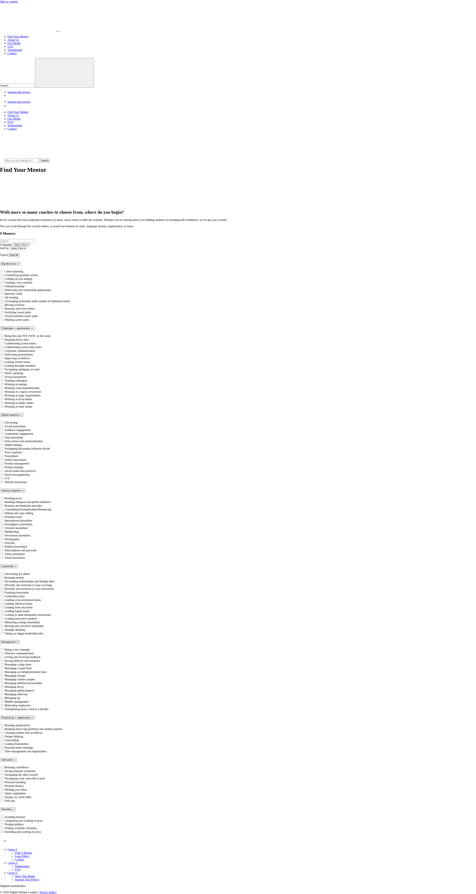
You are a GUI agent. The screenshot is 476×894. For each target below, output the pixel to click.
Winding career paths (16, 319)
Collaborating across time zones (23, 347)
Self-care (9, 800)
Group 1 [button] (12, 849)
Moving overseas (14, 304)
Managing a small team (18, 668)
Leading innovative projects (20, 618)
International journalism (18, 520)
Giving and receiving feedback (22, 657)
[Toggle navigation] (58, 31)
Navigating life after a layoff (21, 774)
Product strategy (13, 467)
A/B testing (11, 422)
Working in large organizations (22, 395)
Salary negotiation (15, 793)
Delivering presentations (18, 354)
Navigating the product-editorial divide (27, 448)
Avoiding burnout (14, 817)
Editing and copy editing (18, 513)
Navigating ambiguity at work (22, 369)
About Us (13, 39)
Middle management (16, 701)
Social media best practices (20, 470)
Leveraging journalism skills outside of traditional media (37, 301)
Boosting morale (14, 577)
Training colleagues (15, 380)
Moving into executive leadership (24, 626)
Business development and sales (23, 505)
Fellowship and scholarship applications (27, 290)
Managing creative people (19, 679)
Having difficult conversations (22, 660)
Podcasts (9, 542)
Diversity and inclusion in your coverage (28, 585)
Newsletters (11, 456)
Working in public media (18, 402)
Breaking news (13, 498)
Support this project (18, 92)
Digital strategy (13, 444)
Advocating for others (17, 573)
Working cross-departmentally (22, 388)
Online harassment (15, 459)
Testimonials (14, 50)
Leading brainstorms (16, 743)
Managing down (14, 686)
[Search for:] (21, 160)
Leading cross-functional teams (22, 600)
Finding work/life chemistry (20, 828)
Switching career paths (17, 312)
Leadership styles (14, 596)
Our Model (13, 43)
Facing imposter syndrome (20, 771)
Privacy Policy (48, 892)
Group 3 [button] (12, 872)
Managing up (12, 698)
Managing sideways (16, 694)
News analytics (13, 452)
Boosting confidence (16, 767)
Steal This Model (25, 876)
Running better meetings (18, 747)
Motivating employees (17, 705)
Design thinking (13, 736)
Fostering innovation (16, 592)
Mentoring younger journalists (22, 622)
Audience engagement (17, 430)
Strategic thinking (14, 629)
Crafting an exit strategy (18, 278)
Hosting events (13, 516)
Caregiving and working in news (23, 820)
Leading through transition (20, 365)
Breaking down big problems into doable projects (33, 729)
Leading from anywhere (18, 607)
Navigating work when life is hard (24, 778)
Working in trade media (18, 406)
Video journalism (14, 554)
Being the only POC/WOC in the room (27, 335)
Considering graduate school (21, 275)
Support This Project (27, 879)
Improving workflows (17, 358)
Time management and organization (25, 751)
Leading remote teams (17, 362)
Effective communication (19, 653)
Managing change (14, 675)
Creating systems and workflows (23, 732)
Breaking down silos (16, 339)
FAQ (10, 46)
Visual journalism (14, 557)
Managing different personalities (23, 683)
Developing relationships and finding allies (29, 581)
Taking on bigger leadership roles (24, 633)
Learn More (22, 856)
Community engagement (18, 433)
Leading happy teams (17, 611)
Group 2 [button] (12, 862)
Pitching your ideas (15, 789)
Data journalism (13, 437)
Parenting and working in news (22, 831)
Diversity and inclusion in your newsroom (29, 588)
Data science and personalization (23, 441)
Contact (12, 53)
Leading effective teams (18, 603)
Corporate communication (19, 350)
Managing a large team (17, 664)
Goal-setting (11, 740)
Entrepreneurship (14, 286)
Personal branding (15, 782)
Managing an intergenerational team (25, 671)
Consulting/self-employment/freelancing (27, 509)
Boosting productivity (17, 725)
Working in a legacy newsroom (22, 391)
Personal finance (14, 785)
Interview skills (13, 293)
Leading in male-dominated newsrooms (27, 614)
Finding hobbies (13, 824)
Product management (16, 463)
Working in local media (18, 399)
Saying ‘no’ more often (17, 797)
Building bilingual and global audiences (27, 502)
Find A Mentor (23, 852)
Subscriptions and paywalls (20, 550)
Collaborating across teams (20, 343)
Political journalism (15, 546)
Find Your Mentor (17, 36)
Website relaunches (15, 482)
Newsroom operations (17, 535)
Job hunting (11, 297)
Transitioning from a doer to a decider (26, 709)
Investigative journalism (18, 524)
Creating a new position (18, 282)
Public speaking (13, 373)
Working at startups (15, 384)
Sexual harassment (15, 376)
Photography (12, 539)
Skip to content (9, 1)
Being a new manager (17, 649)
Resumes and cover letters (19, 308)
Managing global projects (19, 690)
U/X (7, 478)
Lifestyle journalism (16, 528)
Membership (11, 531)
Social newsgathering (17, 474)
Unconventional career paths (21, 316)
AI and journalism (14, 426)
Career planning (13, 271)
